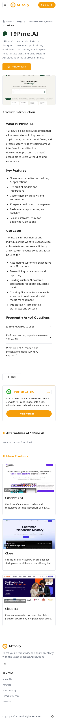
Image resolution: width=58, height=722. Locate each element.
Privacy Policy (9, 690)
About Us (7, 679)
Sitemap (6, 701)
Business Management (41, 21)
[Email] (4, 663)
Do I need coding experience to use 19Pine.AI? (26, 337)
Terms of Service (10, 695)
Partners (6, 684)
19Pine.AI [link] (10, 25)
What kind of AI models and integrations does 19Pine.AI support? (22, 351)
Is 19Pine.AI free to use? (20, 326)
